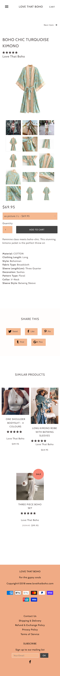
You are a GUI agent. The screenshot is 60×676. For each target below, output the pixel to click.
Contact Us (30, 616)
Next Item (49, 25)
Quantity (7, 223)
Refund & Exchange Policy (30, 625)
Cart (52, 6)
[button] (10, 52)
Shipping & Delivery (30, 620)
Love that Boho (31, 6)
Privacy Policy (30, 629)
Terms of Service (30, 634)
